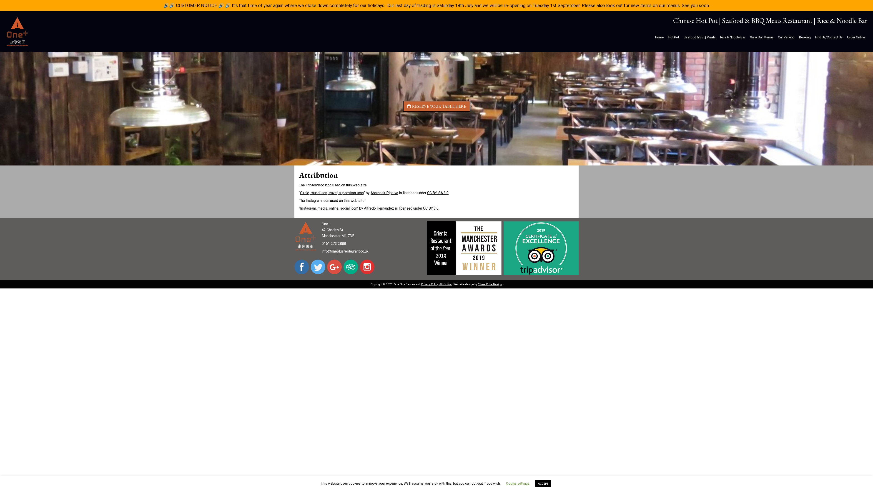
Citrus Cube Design (490, 284)
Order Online (856, 37)
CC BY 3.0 (431, 208)
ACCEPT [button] (543, 483)
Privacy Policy (430, 284)
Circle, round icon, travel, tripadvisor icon (332, 193)
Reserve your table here (439, 106)
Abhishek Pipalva (384, 193)
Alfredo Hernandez (379, 208)
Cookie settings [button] (517, 483)
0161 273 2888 (334, 243)
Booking (805, 37)
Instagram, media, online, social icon (328, 208)
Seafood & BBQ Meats (700, 37)
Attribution (445, 284)
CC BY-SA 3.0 (438, 193)
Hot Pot (673, 37)
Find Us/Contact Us (829, 37)
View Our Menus (761, 37)
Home (659, 37)
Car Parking (786, 37)
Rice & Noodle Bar (732, 37)
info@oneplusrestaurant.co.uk (345, 251)
